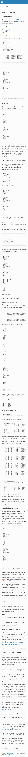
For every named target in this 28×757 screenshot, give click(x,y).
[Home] (2, 7)
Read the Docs (11, 754)
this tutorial (14, 150)
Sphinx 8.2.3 (10, 753)
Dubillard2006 (5, 150)
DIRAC (15, 2)
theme (23, 753)
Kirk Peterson (19, 19)
